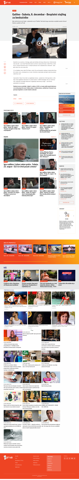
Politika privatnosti (36, 464)
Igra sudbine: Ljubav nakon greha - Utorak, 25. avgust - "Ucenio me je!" (29, 127)
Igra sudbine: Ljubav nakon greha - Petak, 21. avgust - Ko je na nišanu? (48, 174)
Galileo (20, 98)
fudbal (5, 281)
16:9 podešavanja (18, 464)
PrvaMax (50, 461)
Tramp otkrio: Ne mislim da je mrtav (66, 284)
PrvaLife (49, 467)
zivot (24, 281)
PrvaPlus (50, 458)
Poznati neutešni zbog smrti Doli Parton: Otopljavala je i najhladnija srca (30, 285)
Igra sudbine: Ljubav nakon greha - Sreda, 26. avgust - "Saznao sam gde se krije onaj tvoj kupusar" (12, 128)
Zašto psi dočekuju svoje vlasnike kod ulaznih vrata (66, 183)
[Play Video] (39, 43)
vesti (49, 2)
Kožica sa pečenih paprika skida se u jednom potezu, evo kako (67, 152)
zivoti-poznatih (44, 281)
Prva (16, 458)
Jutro (50, 253)
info (60, 281)
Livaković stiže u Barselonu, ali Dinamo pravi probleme (11, 284)
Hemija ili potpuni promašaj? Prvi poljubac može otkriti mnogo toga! (66, 169)
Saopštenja (35, 462)
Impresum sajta (36, 456)
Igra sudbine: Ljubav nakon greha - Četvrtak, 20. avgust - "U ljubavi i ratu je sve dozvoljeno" (12, 193)
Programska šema (23, 2)
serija (40, 2)
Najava (14, 10)
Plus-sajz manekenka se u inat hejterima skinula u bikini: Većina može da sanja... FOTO (48, 285)
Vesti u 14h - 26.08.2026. (23, 255)
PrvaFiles (50, 469)
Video (44, 2)
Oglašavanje (17, 467)
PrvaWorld (50, 463)
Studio (16, 462)
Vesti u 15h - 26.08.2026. (9, 255)
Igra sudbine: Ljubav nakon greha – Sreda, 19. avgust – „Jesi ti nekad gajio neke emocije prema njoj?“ (29, 193)
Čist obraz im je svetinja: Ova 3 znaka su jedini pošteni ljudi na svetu (67, 157)
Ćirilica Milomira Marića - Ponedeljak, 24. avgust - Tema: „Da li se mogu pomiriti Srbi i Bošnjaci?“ (48, 154)
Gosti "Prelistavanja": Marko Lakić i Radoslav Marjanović (69, 256)
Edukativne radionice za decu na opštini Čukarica (54, 256)
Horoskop (61, 208)
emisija (30, 2)
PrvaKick (50, 465)
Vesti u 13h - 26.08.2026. (38, 255)
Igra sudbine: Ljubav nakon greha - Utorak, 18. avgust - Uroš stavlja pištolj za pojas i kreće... (48, 193)
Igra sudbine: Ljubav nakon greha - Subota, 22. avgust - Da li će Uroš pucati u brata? (21, 165)
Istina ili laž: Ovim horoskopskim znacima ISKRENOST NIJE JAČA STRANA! (66, 188)
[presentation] (59, 216)
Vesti (5, 253)
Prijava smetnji (36, 460)
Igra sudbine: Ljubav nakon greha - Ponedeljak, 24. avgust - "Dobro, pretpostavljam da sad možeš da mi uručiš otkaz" (48, 129)
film (35, 2)
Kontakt (16, 456)
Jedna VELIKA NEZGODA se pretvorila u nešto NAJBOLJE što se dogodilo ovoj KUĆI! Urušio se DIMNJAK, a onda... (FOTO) (67, 176)
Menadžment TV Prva (19, 460)
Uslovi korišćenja (36, 458)
